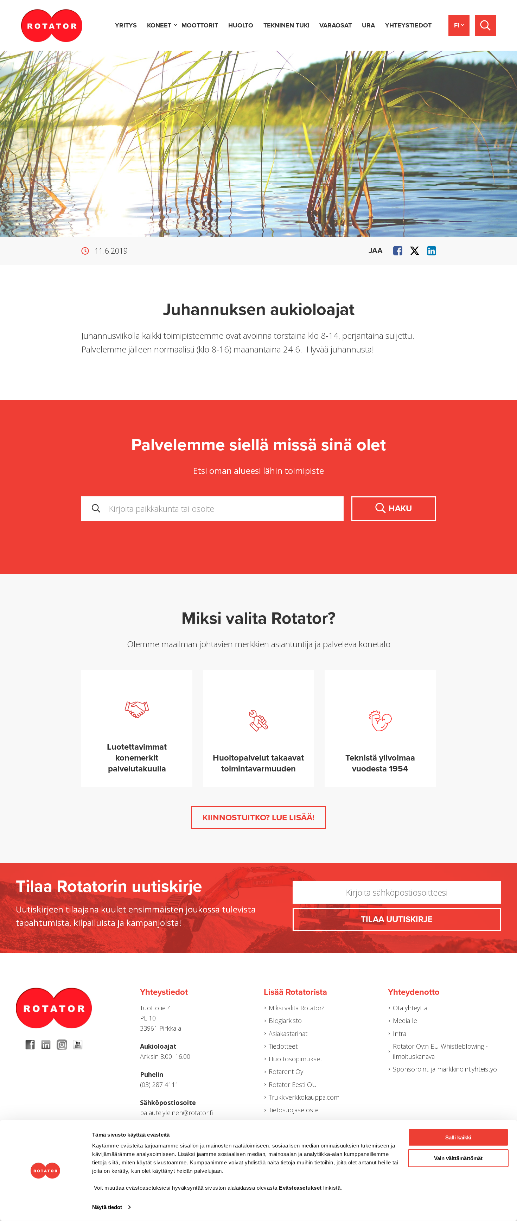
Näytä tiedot (107, 1207)
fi (456, 25)
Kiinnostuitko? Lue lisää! (258, 818)
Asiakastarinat (288, 1033)
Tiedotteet (283, 1046)
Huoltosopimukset (295, 1059)
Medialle (405, 1020)
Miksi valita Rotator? (297, 1008)
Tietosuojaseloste (294, 1110)
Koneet (159, 25)
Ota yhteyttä (410, 1008)
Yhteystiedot (408, 25)
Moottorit (199, 25)
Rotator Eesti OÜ (293, 1084)
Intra (399, 1033)
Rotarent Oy (286, 1071)
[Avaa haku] (485, 25)
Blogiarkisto (285, 1020)
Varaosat (335, 25)
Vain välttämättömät (458, 1158)
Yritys (126, 25)
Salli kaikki (458, 1137)
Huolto (240, 25)
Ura (368, 25)
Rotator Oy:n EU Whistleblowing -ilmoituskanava (440, 1051)
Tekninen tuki (286, 25)
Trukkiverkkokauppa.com (304, 1097)
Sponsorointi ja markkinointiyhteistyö (445, 1069)
